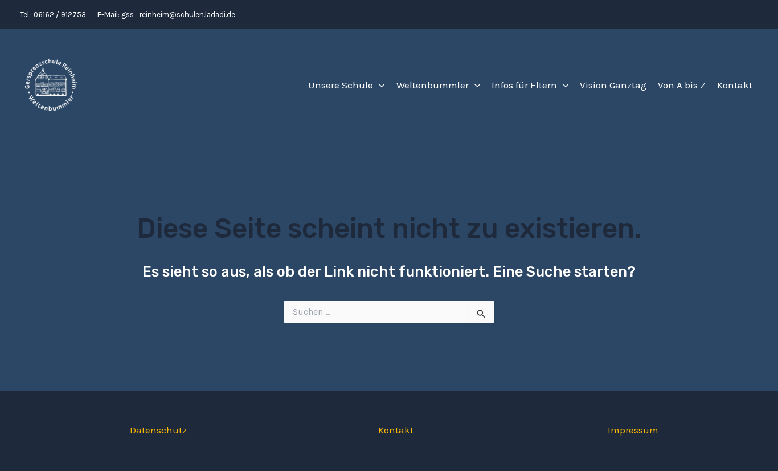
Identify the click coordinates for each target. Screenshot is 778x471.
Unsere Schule (340, 85)
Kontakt (734, 85)
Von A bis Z (682, 85)
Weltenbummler (432, 85)
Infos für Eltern (524, 85)
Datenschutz (158, 430)
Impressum (633, 430)
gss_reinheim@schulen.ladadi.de (178, 14)
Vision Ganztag (613, 85)
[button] (378, 85)
